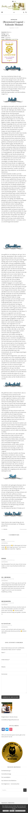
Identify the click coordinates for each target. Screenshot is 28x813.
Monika (5, 529)
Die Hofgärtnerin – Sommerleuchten (10, 784)
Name (3, 652)
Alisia (3, 539)
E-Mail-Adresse (5, 659)
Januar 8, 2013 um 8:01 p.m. (6, 625)
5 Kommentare (23, 529)
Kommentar (4, 674)
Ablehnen (12, 810)
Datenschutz (11, 802)
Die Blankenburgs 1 (6, 770)
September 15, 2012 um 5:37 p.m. (7, 578)
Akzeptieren (5, 810)
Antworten (4, 543)
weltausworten (6, 601)
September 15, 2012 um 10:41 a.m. (8, 560)
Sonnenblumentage (6, 774)
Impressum (4, 802)
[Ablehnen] (26, 808)
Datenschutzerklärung (20, 810)
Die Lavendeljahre (5, 777)
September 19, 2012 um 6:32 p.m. (7, 602)
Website (3, 667)
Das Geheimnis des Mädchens (8, 780)
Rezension (14, 19)
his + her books (5, 577)
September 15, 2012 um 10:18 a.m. (8, 541)
